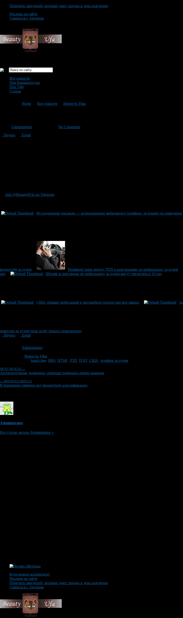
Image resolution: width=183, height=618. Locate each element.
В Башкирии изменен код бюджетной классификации (43, 383)
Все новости (20, 78)
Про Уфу (17, 87)
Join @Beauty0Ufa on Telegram (29, 195)
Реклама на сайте (23, 14)
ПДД (83, 360)
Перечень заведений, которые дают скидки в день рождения (59, 6)
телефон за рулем (114, 360)
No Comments (69, 127)
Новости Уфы (74, 104)
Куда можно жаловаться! (30, 574)
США (93, 360)
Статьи (15, 91)
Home (26, 104)
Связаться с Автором (27, 18)
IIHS (52, 360)
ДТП (73, 360)
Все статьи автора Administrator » (27, 432)
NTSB (62, 360)
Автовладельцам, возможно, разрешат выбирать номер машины (52, 371)
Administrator (21, 127)
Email (25, 135)
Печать (8, 135)
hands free (38, 360)
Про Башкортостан (25, 83)
